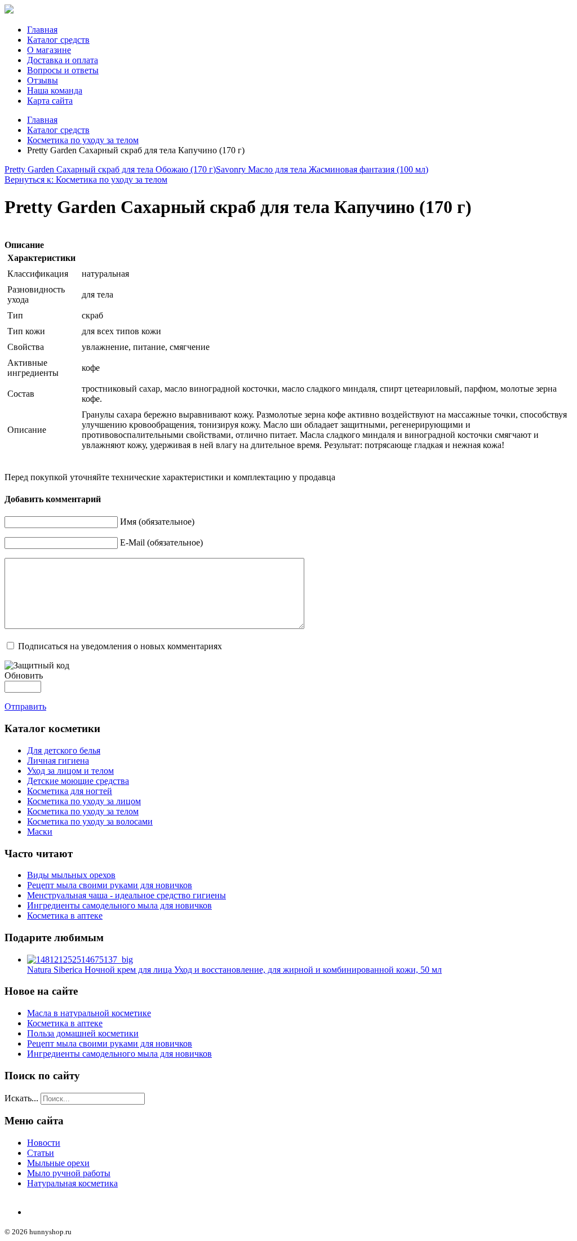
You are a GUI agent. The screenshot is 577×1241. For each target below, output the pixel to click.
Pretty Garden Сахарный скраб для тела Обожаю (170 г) (110, 169)
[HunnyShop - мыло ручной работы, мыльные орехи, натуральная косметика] (9, 10)
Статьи (40, 1153)
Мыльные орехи (58, 1163)
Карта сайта (50, 100)
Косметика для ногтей (69, 791)
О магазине (49, 50)
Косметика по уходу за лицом (84, 801)
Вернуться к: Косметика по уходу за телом (86, 179)
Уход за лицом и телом (70, 770)
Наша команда (54, 90)
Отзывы (42, 80)
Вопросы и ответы (63, 70)
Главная (42, 29)
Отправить (25, 706)
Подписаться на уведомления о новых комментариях (120, 646)
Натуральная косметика (72, 1183)
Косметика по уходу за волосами (90, 821)
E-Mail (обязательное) (161, 542)
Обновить (24, 675)
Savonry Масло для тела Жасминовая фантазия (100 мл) (322, 169)
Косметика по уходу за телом (83, 140)
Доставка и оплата (62, 60)
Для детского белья (63, 750)
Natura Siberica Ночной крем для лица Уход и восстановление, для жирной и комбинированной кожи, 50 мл (234, 969)
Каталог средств (58, 40)
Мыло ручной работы (68, 1173)
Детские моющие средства (78, 781)
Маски (39, 831)
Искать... (21, 1098)
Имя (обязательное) (157, 521)
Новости (43, 1142)
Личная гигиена (58, 760)
